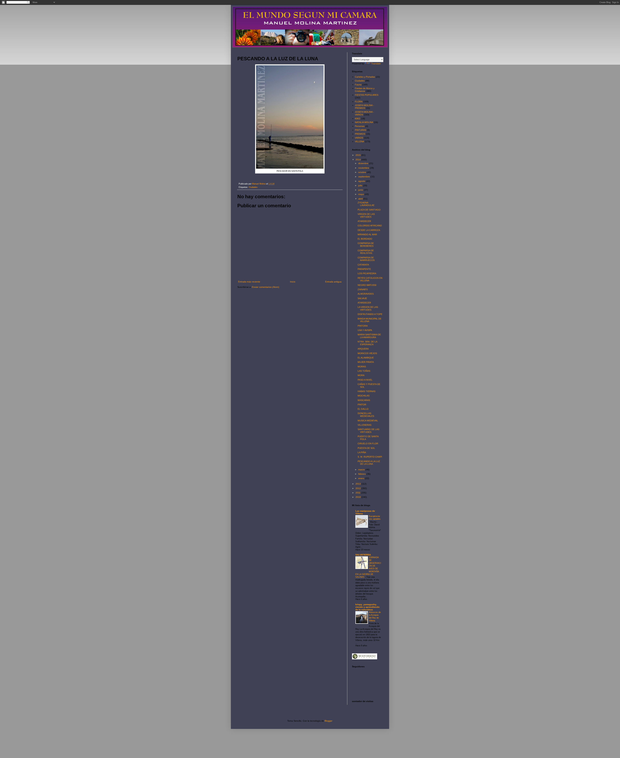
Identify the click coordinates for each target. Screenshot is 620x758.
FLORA (358, 101)
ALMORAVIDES (366, 293)
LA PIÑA (362, 452)
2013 (358, 483)
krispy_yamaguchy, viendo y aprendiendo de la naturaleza (367, 607)
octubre (362, 172)
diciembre (363, 163)
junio (361, 190)
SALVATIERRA (363, 554)
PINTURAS (360, 130)
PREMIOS (360, 134)
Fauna (358, 84)
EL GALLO (363, 409)
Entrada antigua (333, 281)
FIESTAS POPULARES (366, 95)
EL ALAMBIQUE (366, 357)
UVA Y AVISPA (365, 330)
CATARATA (363, 264)
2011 (358, 492)
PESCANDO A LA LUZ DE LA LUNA (369, 462)
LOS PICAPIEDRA (367, 273)
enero (361, 478)
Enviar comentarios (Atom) (265, 287)
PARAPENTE (364, 269)
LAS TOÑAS (364, 371)
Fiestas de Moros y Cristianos (364, 89)
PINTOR (362, 404)
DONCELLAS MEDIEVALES (366, 414)
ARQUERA (363, 348)
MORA (361, 375)
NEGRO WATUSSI (367, 285)
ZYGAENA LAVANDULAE (366, 204)
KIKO (357, 118)
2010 (358, 497)
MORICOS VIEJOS (367, 353)
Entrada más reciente (249, 281)
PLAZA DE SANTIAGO (369, 209)
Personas (360, 126)
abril (360, 198)
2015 (358, 155)
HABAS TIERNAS (366, 391)
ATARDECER (364, 221)
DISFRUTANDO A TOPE (370, 314)
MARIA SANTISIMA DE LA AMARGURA (369, 336)
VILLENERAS (364, 425)
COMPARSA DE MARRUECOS (366, 259)
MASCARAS (364, 400)
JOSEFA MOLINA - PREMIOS (364, 106)
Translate (376, 63)
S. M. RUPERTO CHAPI (370, 456)
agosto (362, 181)
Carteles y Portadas (365, 77)
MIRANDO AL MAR (367, 234)
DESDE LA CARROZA (369, 230)
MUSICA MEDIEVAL (368, 420)
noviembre (364, 168)
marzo (361, 469)
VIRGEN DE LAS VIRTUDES (366, 215)
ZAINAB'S (363, 289)
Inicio (292, 281)
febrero (362, 474)
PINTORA (363, 326)
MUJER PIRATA (366, 362)
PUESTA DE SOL (366, 448)
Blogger (328, 721)
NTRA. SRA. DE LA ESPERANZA (367, 343)
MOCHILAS (363, 395)
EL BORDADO (365, 239)
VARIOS (359, 137)
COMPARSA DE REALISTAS (366, 251)
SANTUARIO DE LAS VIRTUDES (368, 430)
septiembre (364, 176)
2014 (358, 159)
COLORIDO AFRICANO (370, 225)
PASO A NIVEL (365, 380)
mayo (361, 194)
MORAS (362, 366)
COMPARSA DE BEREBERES (366, 244)
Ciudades (253, 187)
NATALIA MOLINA (364, 122)
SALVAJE (362, 298)
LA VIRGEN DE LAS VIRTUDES (368, 308)
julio (360, 185)
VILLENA (359, 141)
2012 (358, 488)
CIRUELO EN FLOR (368, 443)
